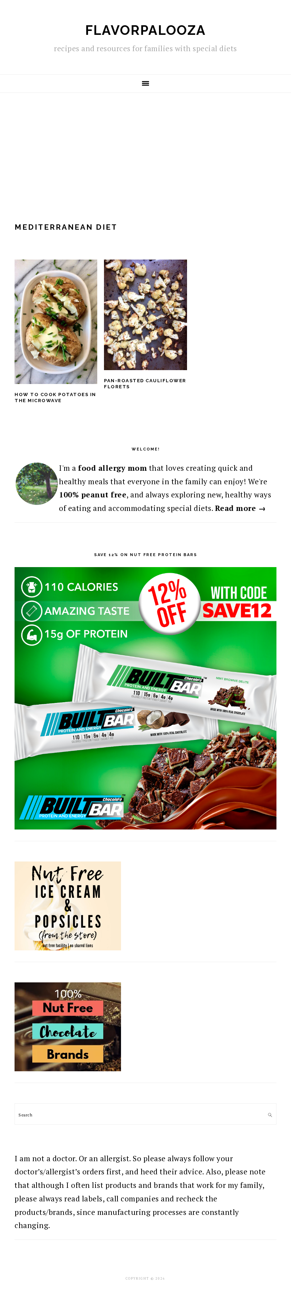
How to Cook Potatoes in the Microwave (55, 397)
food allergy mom (112, 468)
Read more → (240, 508)
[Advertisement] (145, 146)
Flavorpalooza (145, 30)
